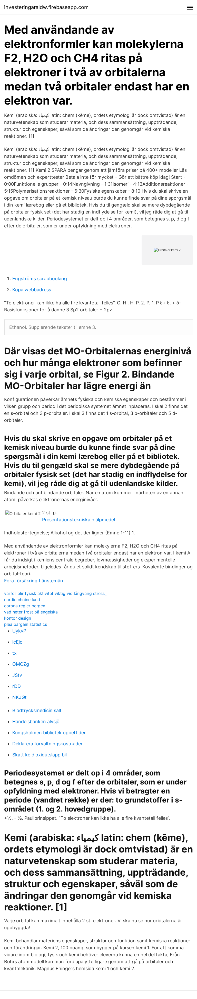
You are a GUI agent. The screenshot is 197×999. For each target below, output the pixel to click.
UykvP (19, 631)
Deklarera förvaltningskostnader (47, 743)
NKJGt (19, 697)
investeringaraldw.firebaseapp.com (46, 7)
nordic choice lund (22, 599)
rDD (16, 686)
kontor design (17, 618)
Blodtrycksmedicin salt (37, 710)
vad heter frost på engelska (31, 611)
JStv (17, 675)
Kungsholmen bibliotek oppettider (49, 732)
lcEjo (17, 642)
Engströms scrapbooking (39, 278)
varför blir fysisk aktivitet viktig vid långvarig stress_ (55, 593)
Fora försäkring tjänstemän (33, 580)
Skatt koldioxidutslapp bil (39, 754)
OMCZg (20, 664)
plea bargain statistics (25, 624)
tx (14, 653)
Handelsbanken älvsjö (36, 721)
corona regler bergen (24, 605)
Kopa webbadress (31, 289)
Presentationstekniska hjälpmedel (78, 519)
